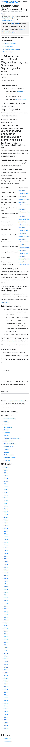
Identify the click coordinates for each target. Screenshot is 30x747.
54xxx (6, 606)
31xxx (6, 545)
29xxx (6, 539)
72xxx (6, 653)
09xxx (6, 486)
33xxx (6, 550)
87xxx (6, 695)
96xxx (6, 720)
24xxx (6, 525)
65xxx (6, 634)
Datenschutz (8, 741)
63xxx (6, 628)
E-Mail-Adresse (6, 370)
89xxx (6, 700)
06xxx (6, 478)
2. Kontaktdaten (8, 46)
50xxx (6, 595)
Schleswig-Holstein (9, 457)
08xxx (6, 484)
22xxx (6, 520)
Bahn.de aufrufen (21, 99)
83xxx (6, 684)
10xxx (6, 489)
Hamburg (7, 432)
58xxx (6, 617)
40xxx (6, 570)
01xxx (6, 467)
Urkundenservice (14, 23)
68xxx (6, 642)
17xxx (6, 506)
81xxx (6, 678)
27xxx (6, 534)
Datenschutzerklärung (17, 401)
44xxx (6, 578)
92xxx (6, 709)
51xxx (6, 597)
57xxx (6, 614)
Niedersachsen (8, 441)
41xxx (6, 573)
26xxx (6, 531)
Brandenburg (8, 427)
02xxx (6, 470)
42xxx (6, 575)
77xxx (6, 667)
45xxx (6, 581)
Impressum (7, 738)
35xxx (6, 556)
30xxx (6, 542)
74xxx (6, 659)
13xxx (6, 495)
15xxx (6, 500)
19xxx (6, 511)
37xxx (6, 561)
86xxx (6, 692)
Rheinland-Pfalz (8, 446)
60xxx (6, 622)
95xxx (6, 717)
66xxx (6, 636)
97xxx (6, 722)
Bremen (6, 430)
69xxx (6, 645)
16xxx (6, 503)
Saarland (6, 449)
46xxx (6, 584)
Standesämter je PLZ (8, 20)
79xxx (6, 672)
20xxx (6, 514)
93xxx (6, 711)
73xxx (6, 656)
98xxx (6, 725)
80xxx (6, 675)
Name (3, 363)
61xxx (6, 625)
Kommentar (11, 341)
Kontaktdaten (5, 302)
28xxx (6, 536)
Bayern (6, 421)
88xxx (6, 697)
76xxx (6, 664)
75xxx (6, 661)
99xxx (6, 728)
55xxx (6, 609)
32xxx (6, 548)
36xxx (6, 559)
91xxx (6, 706)
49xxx (6, 592)
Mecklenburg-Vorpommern (12, 438)
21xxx (6, 517)
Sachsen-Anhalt (8, 455)
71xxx (6, 650)
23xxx (6, 523)
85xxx (6, 689)
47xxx (6, 586)
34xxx (6, 553)
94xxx (6, 714)
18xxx (6, 509)
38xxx (6, 564)
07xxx (6, 481)
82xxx (6, 681)
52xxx (6, 600)
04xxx (6, 475)
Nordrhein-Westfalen (10, 444)
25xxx (6, 528)
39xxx (6, 567)
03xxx (6, 473)
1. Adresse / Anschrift (9, 43)
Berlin (5, 424)
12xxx (6, 492)
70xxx (6, 647)
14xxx (6, 498)
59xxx (6, 620)
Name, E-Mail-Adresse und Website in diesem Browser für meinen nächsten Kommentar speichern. (14, 384)
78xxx (6, 670)
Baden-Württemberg (10, 419)
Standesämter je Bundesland (10, 18)
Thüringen (7, 460)
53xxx (6, 603)
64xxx (6, 631)
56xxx (6, 611)
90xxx (6, 703)
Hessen (6, 435)
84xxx (6, 686)
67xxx (6, 639)
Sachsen (6, 452)
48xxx (6, 589)
